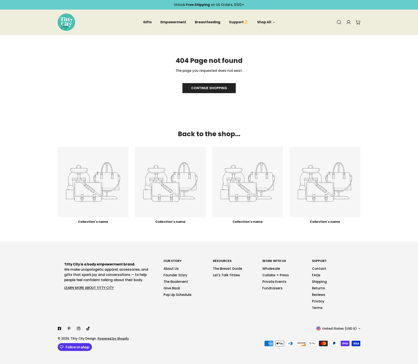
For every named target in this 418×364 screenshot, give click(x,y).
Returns (318, 288)
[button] (358, 22)
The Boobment (175, 281)
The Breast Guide (227, 268)
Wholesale (271, 268)
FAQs (316, 275)
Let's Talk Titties (226, 275)
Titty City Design (83, 338)
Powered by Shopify (113, 338)
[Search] (339, 22)
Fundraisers (272, 288)
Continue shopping (209, 88)
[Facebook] (59, 328)
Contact (319, 268)
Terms (317, 307)
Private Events (274, 281)
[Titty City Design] (66, 22)
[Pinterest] (69, 328)
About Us (171, 268)
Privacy (318, 301)
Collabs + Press (275, 275)
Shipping (319, 281)
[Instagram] (78, 328)
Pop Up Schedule (177, 294)
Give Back (171, 288)
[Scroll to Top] (410, 341)
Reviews (318, 294)
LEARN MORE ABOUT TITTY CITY (89, 287)
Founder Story (175, 275)
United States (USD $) (339, 328)
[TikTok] (88, 328)
